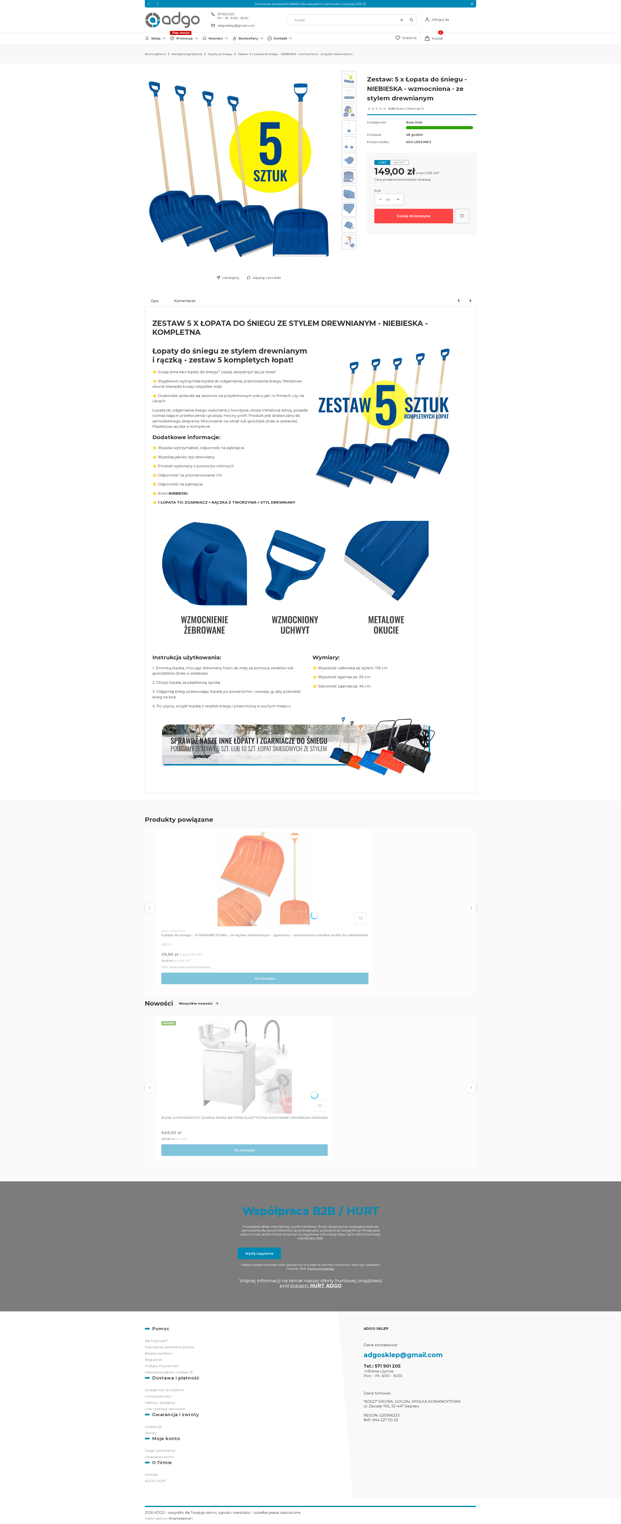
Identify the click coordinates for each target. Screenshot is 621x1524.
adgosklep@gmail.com (236, 25)
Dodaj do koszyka (413, 216)
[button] (472, 4)
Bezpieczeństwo (158, 1353)
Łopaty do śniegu (220, 54)
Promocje (184, 38)
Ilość (377, 191)
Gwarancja (153, 1426)
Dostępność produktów (164, 1390)
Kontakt (280, 38)
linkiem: (316, 1286)
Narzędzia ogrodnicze (187, 54)
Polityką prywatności (320, 1268)
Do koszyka (265, 978)
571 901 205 (226, 14)
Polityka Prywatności (162, 1366)
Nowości (216, 38)
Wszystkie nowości (195, 1003)
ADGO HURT (155, 1481)
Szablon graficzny (168, 1518)
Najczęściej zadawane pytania (169, 1347)
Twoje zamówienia (160, 1450)
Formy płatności (158, 1396)
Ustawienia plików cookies (167, 1372)
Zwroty (150, 1433)
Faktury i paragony (160, 1402)
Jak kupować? (156, 1341)
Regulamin (154, 1360)
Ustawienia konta (159, 1457)
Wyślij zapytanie (259, 1253)
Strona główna (155, 54)
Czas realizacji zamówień (165, 1409)
